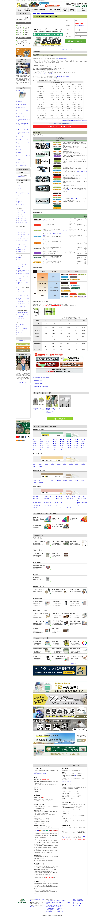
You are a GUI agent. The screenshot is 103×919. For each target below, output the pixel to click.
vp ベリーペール (58, 502)
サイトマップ (21, 334)
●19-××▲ (42, 441)
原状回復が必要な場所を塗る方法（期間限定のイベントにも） (23, 303)
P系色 (19, 34)
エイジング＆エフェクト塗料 (23, 143)
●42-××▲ (55, 443)
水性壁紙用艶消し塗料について (23, 241)
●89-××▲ (35, 449)
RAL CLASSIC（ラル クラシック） (23, 133)
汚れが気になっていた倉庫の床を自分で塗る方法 (23, 299)
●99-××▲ (62, 449)
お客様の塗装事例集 (22, 306)
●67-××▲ (76, 445)
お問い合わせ (76, 905)
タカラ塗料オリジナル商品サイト (54, 908)
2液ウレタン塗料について (23, 234)
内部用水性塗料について (23, 249)
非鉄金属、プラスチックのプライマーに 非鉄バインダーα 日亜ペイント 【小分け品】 (51, 410)
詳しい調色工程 (21, 204)
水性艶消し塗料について (23, 236)
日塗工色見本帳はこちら (61, 58)
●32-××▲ (83, 441)
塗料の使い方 (21, 214)
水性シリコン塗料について (23, 244)
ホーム (34, 13)
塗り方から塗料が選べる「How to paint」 (56, 906)
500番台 (65, 480)
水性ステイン (21, 146)
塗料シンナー (65, 219)
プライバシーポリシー (78, 903)
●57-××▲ (48, 445)
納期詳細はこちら (38, 383)
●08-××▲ (62, 439)
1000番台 (41, 482)
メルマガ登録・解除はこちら (23, 340)
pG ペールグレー (47, 496)
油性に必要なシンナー (22, 42)
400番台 (59, 480)
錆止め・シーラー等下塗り (24, 44)
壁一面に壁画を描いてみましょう (23, 296)
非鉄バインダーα (71, 189)
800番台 (83, 480)
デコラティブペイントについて (23, 292)
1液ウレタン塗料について (23, 232)
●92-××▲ (42, 449)
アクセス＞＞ (33, 906)
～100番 (34, 480)
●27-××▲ (69, 441)
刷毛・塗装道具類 (21, 107)
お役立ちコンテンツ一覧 (23, 332)
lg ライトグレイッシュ (71, 502)
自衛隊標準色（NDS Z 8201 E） (24, 120)
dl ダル (78, 505)
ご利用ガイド (21, 257)
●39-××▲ (48, 443)
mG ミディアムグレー (70, 496)
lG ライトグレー (58, 496)
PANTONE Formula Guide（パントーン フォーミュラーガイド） (24, 125)
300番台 (53, 480)
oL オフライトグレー (70, 498)
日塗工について (21, 185)
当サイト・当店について (23, 326)
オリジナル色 (21, 136)
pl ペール (57, 505)
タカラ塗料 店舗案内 (22, 328)
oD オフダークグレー (37, 502)
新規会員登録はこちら (23, 176)
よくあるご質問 (21, 280)
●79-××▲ (62, 447)
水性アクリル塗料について (23, 238)
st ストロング (57, 507)
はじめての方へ (21, 324)
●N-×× (34, 439)
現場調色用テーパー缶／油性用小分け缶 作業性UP (38, 410)
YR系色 (27, 27)
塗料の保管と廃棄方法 (22, 222)
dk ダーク (35, 507)
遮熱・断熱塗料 (21, 162)
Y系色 (19, 28)
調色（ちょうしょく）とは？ (23, 202)
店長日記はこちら (23, 382)
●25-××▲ (62, 441)
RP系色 (27, 34)
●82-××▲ (69, 447)
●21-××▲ (48, 441)
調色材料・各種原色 (22, 116)
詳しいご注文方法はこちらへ (40, 773)
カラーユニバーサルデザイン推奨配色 (23, 315)
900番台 (34, 482)
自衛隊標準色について (22, 318)
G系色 (19, 30)
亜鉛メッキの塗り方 (22, 289)
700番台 (77, 480)
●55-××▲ (42, 445)
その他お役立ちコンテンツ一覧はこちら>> (78, 663)
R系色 (19, 27)
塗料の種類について (22, 218)
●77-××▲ (55, 447)
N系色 (19, 25)
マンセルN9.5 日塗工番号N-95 (47, 13)
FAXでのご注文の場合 (22, 264)
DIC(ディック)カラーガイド (24, 129)
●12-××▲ (76, 439)
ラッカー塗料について (22, 230)
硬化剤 (75, 775)
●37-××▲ (42, 443)
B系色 (19, 32)
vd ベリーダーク (47, 505)
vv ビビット (79, 507)
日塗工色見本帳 (21, 90)
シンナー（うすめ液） (22, 101)
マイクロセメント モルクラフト (24, 156)
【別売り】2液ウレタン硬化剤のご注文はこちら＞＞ (60, 123)
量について (78, 50)
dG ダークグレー (80, 496)
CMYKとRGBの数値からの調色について (23, 271)
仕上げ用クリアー (21, 113)
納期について (84, 50)
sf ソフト (68, 505)
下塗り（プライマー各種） (23, 110)
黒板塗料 (20, 149)
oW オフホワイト (47, 498)
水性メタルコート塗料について (23, 246)
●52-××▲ (35, 445)
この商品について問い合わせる (41, 386)
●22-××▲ (55, 441)
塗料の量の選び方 (21, 212)
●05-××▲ (48, 439)
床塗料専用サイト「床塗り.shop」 (55, 910)
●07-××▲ (55, 439)
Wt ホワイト (35, 496)
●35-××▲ (35, 443)
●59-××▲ (55, 445)
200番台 (46, 480)
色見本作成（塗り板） (22, 165)
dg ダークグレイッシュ (38, 505)
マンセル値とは (21, 187)
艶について (73, 50)
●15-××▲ (83, 439)
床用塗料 (20, 159)
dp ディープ (68, 507)
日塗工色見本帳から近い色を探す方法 (23, 189)
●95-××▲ (48, 449)
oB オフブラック (47, 502)
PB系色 (27, 32)
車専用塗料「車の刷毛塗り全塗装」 (55, 905)
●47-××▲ (76, 443)
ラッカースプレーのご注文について (23, 277)
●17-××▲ (35, 441)
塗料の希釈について (22, 216)
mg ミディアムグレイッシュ (82, 503)
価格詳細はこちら (80, 25)
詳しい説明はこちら (47, 220)
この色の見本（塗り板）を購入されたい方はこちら (44, 73)
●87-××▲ (83, 447)
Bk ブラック (35, 498)
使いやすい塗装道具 (22, 40)
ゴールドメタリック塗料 (23, 139)
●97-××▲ (55, 449)
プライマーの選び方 (22, 220)
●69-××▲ (83, 445)
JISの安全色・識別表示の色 (24, 312)
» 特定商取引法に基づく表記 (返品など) (41, 377)
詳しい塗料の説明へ (66, 781)
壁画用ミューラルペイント (23, 152)
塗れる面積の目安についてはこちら (64, 76)
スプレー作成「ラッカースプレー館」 (56, 900)
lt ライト (46, 507)
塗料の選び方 (21, 210)
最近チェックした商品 (22, 263)
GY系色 (27, 28)
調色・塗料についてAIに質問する (23, 283)
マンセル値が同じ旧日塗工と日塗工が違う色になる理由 (23, 194)
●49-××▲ (83, 443)
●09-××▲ (69, 439)
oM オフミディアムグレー (82, 499)
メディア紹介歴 (21, 330)
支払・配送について (78, 899)
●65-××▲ (69, 445)
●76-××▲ (48, 447)
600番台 (71, 480)
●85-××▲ (76, 447)
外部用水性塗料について (23, 251)
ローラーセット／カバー (64, 408)
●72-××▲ (35, 447)
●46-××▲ (69, 443)
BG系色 (27, 30)
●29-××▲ (76, 441)
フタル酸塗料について (22, 229)
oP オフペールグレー (59, 498)
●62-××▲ (62, 445)
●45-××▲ (62, 443)
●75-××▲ (42, 447)
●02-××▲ (42, 439)
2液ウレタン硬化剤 (22, 104)
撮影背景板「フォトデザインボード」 (56, 911)
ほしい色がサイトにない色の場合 (23, 267)
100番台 (40, 480)
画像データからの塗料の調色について (23, 274)
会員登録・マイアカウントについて (23, 260)
